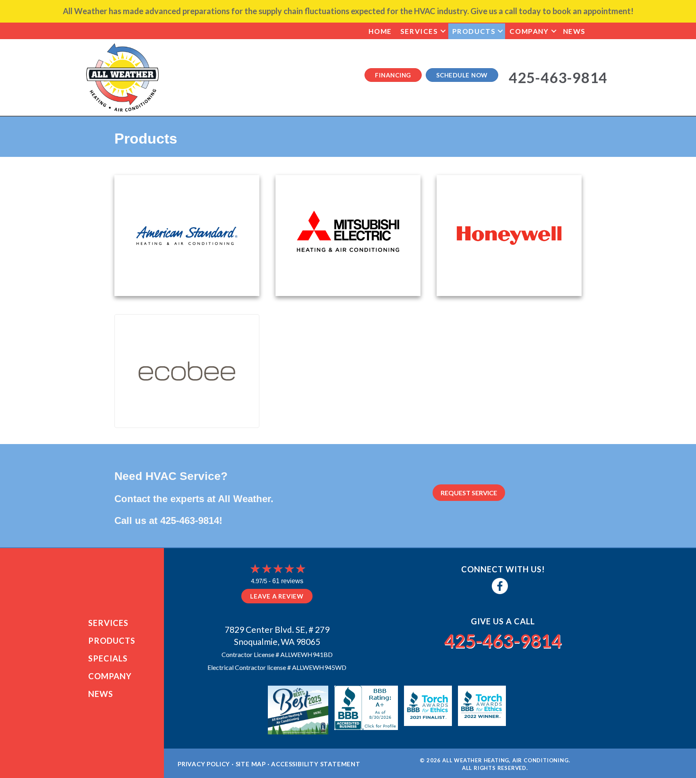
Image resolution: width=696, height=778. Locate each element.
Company (529, 31)
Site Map (251, 764)
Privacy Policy (204, 764)
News (574, 31)
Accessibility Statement (315, 764)
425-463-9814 (189, 520)
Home (380, 31)
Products (474, 31)
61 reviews (287, 581)
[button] (443, 31)
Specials (108, 658)
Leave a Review (277, 596)
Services (419, 31)
